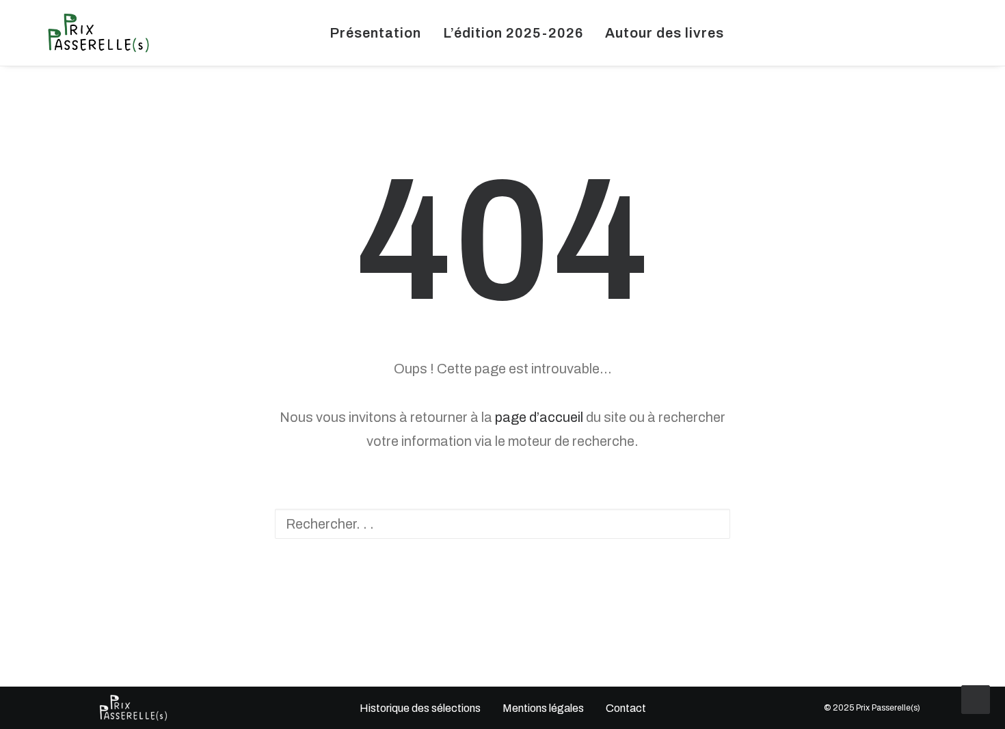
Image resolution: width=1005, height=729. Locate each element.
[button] (903, 33)
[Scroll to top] (975, 698)
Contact (626, 708)
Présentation (375, 32)
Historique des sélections (419, 708)
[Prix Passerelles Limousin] (98, 32)
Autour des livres (664, 32)
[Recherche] (502, 524)
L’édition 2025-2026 (513, 32)
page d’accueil (539, 417)
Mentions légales (543, 708)
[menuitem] (375, 33)
